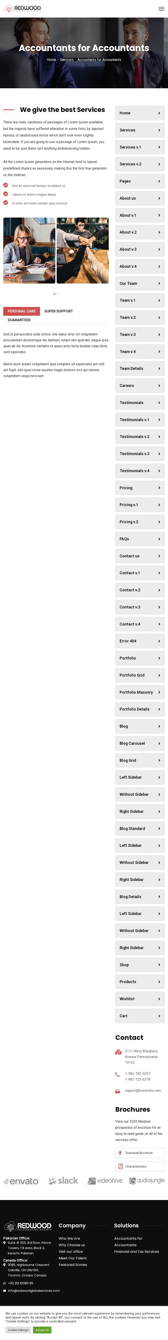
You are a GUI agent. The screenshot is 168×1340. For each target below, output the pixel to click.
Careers (127, 385)
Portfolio (128, 658)
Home (51, 60)
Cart (124, 1016)
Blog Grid (128, 760)
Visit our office (71, 1251)
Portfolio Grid (132, 675)
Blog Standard (132, 828)
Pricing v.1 (129, 504)
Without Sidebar (134, 794)
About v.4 (128, 266)
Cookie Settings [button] (18, 1330)
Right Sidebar (132, 811)
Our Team (128, 283)
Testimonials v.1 (134, 419)
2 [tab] (54, 294)
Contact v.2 (130, 590)
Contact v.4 (130, 624)
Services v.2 (130, 164)
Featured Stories (73, 1264)
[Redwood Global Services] (22, 9)
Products (128, 981)
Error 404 (128, 641)
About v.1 (128, 215)
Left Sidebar (131, 777)
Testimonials (132, 402)
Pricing (126, 488)
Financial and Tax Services (136, 1251)
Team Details (131, 368)
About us (128, 198)
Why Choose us (72, 1245)
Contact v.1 (130, 573)
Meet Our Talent (73, 1258)
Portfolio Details (135, 709)
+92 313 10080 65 (20, 1283)
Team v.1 (128, 300)
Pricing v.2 (129, 521)
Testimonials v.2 (134, 436)
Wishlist (127, 998)
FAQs (124, 539)
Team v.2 (128, 317)
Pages (125, 181)
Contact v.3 (130, 607)
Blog (124, 726)
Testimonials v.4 (134, 470)
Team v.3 (128, 334)
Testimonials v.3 (134, 453)
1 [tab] (57, 294)
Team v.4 (128, 351)
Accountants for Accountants (128, 1242)
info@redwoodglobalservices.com (34, 1291)
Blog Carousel (132, 743)
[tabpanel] (29, 251)
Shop (124, 964)
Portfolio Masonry (136, 692)
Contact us (130, 556)
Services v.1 (130, 147)
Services (67, 60)
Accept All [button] (42, 1330)
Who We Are (69, 1238)
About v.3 (128, 249)
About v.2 (128, 232)
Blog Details (130, 896)
